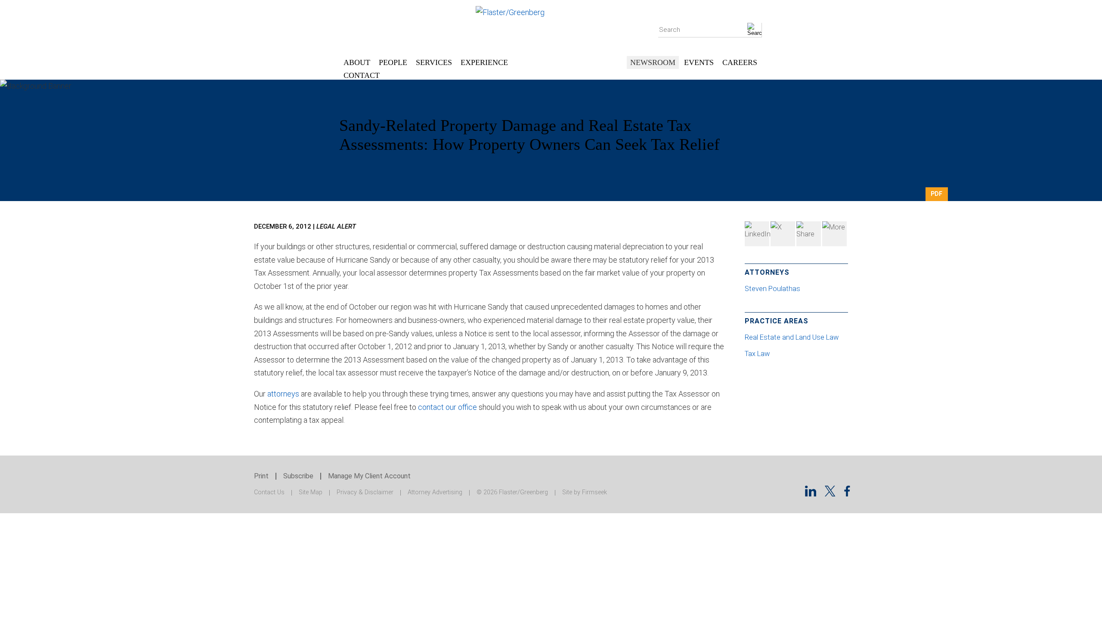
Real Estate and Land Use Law (792, 337)
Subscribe (298, 476)
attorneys (283, 393)
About (357, 62)
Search (669, 30)
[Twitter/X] (830, 493)
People (393, 62)
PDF (936, 193)
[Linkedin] (810, 493)
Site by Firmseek (584, 492)
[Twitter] (783, 233)
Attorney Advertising (435, 492)
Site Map (310, 492)
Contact (362, 75)
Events (699, 62)
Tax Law (757, 354)
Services (434, 62)
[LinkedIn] (757, 233)
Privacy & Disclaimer (365, 492)
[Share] (834, 233)
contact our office (447, 407)
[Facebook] (808, 233)
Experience (484, 62)
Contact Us (269, 492)
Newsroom (652, 62)
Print (261, 476)
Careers (739, 62)
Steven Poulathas (773, 289)
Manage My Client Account (369, 476)
